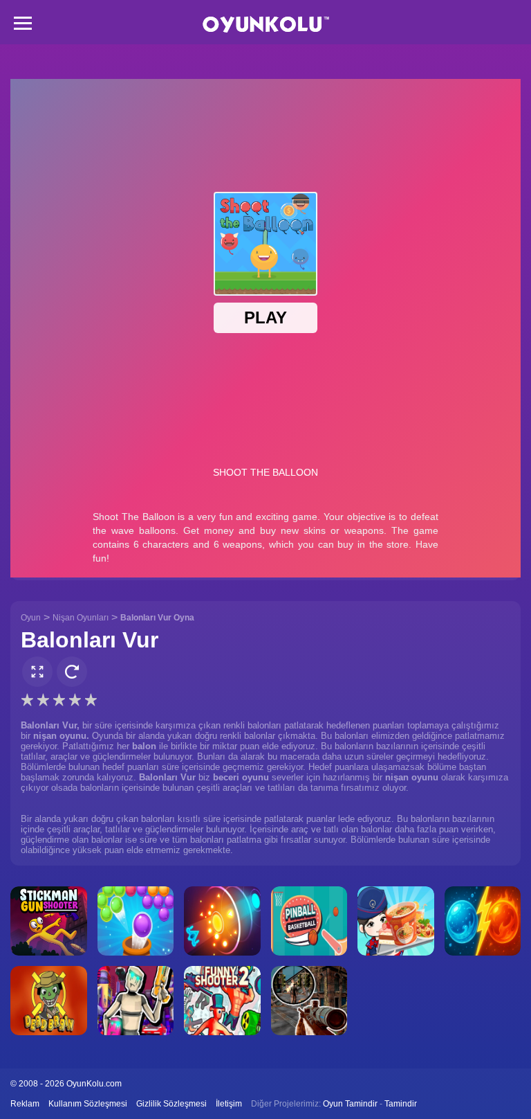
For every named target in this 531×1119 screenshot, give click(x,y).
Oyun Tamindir (350, 1104)
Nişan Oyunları (81, 618)
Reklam (24, 1104)
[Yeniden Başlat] (72, 671)
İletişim (229, 1104)
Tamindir (400, 1104)
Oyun (31, 618)
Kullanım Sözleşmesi (87, 1104)
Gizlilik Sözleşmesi (171, 1104)
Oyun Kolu (266, 24)
